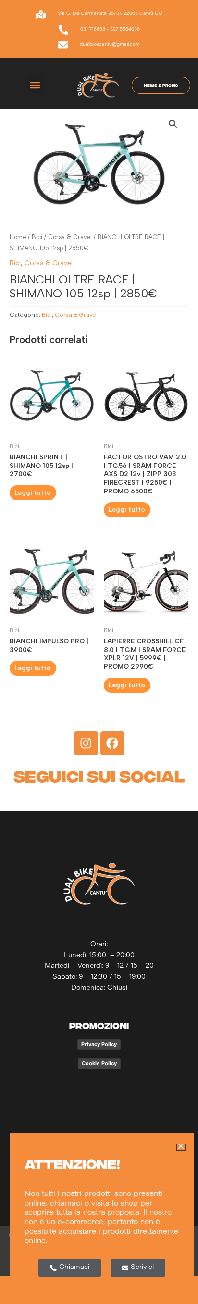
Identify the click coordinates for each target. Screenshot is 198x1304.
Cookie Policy (99, 1063)
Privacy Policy (99, 1044)
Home (18, 237)
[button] (35, 85)
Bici (37, 237)
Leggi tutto (32, 492)
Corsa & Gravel (70, 237)
